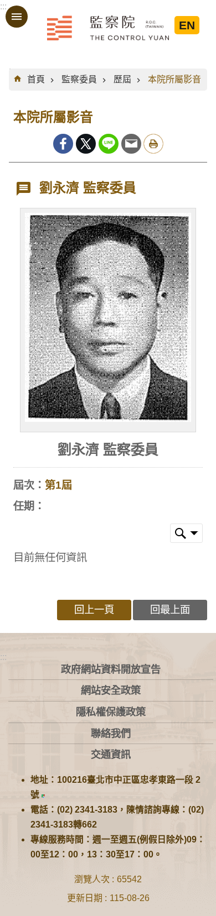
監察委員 (79, 79)
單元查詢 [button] (186, 533)
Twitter (86, 144)
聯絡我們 (111, 733)
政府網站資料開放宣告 (111, 669)
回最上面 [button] (170, 609)
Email (131, 144)
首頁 (36, 79)
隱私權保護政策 (111, 712)
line (109, 144)
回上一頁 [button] (94, 609)
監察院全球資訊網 (108, 27)
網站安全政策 (111, 690)
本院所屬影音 (174, 79)
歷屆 (122, 79)
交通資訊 (111, 754)
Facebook (63, 144)
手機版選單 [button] (17, 17)
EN (187, 25)
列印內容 (153, 144)
